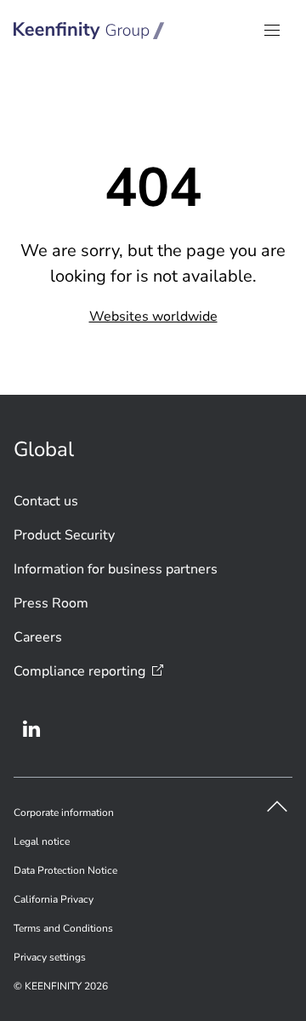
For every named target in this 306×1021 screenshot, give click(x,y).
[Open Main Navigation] (272, 30)
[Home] (89, 30)
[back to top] (277, 806)
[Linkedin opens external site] (31, 729)
